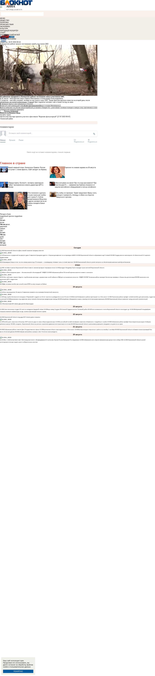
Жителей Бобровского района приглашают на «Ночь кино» (89, 297)
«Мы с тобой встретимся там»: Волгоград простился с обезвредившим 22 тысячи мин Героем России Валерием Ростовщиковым (41, 340)
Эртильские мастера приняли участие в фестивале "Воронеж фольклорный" (28, 117)
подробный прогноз (7, 216)
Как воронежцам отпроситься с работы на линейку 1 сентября (96, 329)
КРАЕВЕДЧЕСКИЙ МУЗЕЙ (10, 35)
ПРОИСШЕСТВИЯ (6, 24)
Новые (2, 140)
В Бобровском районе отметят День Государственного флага (21, 329)
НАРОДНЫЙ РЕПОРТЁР (9, 31)
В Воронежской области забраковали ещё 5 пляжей (94, 255)
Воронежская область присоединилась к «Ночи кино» (58, 329)
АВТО (12, 37)
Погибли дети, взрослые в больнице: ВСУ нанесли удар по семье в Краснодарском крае (29, 322)
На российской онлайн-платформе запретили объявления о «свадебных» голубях (83, 322)
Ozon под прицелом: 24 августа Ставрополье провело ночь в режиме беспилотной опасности (30, 292)
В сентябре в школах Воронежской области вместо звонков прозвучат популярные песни (29, 267)
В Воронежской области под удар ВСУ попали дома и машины (21, 317)
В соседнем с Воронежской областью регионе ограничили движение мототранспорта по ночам (42, 324)
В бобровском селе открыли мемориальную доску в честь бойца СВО (103, 340)
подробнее (18, 216)
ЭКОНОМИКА (5, 26)
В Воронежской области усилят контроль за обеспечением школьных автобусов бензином (103, 262)
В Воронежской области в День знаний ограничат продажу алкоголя (23, 250)
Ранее (21, 140)
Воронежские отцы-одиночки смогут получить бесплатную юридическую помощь (33, 299)
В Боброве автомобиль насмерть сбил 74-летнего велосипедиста (37, 331)
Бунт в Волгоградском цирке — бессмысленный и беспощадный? (22, 272)
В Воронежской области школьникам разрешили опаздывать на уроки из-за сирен (98, 324)
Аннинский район (6, 119)
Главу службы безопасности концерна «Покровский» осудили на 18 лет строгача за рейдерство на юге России (36, 297)
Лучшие (12, 140)
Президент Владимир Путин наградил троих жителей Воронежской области (81, 267)
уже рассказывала (32, 106)
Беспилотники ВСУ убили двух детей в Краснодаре (18, 303)
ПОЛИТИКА (4, 22)
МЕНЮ (2, 18)
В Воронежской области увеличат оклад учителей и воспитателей (127, 299)
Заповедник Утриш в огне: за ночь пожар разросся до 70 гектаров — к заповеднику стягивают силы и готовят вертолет (38, 262)
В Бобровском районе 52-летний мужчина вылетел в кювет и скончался (71, 272)
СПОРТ (2, 33)
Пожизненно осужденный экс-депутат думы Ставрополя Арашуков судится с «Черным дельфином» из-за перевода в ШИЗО (39, 255)
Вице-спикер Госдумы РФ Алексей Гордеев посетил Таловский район (67, 309)
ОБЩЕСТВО (4, 20)
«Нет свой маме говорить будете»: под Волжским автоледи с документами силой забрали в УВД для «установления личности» (41, 277)
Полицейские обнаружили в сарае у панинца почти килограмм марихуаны (83, 299)
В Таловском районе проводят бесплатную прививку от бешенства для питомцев (111, 277)
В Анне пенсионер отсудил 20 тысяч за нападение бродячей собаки (23, 309)
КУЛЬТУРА (4, 29)
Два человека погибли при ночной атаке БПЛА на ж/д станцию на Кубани (25, 284)
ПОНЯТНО (18, 671)
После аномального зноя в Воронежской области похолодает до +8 (111, 309)
